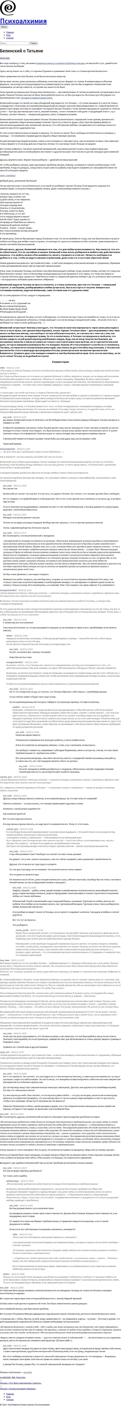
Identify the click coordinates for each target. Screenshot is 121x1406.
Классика (20, 1377)
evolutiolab (5, 1377)
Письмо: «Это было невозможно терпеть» (20, 1383)
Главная (10, 32)
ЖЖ (13, 1377)
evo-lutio (28, 1372)
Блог (8, 35)
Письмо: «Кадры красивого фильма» (18, 1388)
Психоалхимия (23, 20)
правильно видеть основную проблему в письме (60, 63)
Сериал (10, 37)
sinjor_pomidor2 (7, 175)
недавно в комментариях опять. (37, 97)
